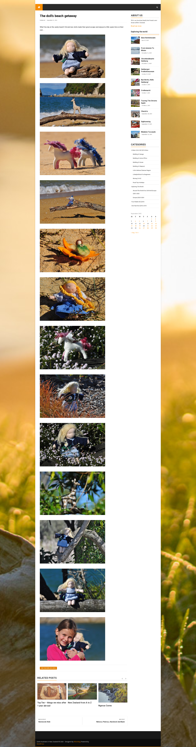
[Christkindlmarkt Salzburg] (135, 61)
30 (156, 228)
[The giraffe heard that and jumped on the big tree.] (72, 105)
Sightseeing (145, 122)
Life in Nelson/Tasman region (142, 170)
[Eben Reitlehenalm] (135, 40)
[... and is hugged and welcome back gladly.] (72, 639)
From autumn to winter (147, 49)
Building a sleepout (139, 166)
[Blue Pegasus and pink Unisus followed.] (72, 153)
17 (131, 226)
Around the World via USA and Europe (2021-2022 (144, 192)
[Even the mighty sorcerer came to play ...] (72, 202)
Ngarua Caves (105, 705)
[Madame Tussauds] (135, 134)
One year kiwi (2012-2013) (48, 668)
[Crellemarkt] (135, 92)
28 (148, 228)
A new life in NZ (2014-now (139, 150)
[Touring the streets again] (135, 103)
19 (139, 226)
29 (152, 228)
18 (135, 226)
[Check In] (135, 113)
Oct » (137, 232)
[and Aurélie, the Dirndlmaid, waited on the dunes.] (72, 299)
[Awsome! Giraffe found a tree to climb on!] (72, 493)
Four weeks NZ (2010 (137, 201)
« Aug (133, 232)
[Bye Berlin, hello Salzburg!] (135, 82)
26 (139, 228)
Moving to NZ (137, 178)
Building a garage (138, 154)
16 (156, 223)
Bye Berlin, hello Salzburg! (147, 81)
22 (152, 226)
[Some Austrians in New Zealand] (39, 7)
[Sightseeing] (135, 124)
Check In (144, 111)
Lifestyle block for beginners (141, 174)
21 (148, 226)
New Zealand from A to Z (80, 702)
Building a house (138, 162)
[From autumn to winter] (135, 50)
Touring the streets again (149, 102)
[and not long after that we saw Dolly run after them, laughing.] (72, 396)
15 (152, 223)
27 (143, 228)
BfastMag (77, 742)
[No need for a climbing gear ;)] (72, 542)
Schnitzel (42, 20)
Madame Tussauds (148, 132)
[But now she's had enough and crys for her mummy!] (72, 590)
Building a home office (140, 158)
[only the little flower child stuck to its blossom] (72, 250)
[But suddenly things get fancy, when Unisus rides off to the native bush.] (72, 347)
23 (156, 226)
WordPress (40, 744)
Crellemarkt (145, 90)
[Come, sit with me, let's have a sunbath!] (72, 56)
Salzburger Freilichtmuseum (147, 70)
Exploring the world (139, 32)
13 (143, 223)
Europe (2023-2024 (138, 197)
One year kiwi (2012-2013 (138, 205)
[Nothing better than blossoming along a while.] (72, 445)
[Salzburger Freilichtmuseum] (135, 71)
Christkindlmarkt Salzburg (147, 60)
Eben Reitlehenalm (148, 38)
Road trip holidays (138, 182)
